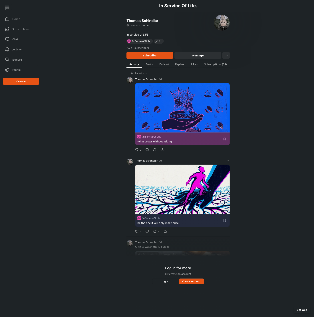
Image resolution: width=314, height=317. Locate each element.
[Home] (7, 7)
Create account (191, 281)
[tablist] (178, 64)
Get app (302, 310)
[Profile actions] (226, 55)
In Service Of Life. (151, 136)
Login (165, 281)
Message (198, 55)
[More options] (228, 79)
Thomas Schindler (146, 79)
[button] (21, 19)
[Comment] (147, 150)
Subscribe (149, 55)
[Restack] (155, 150)
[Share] (162, 150)
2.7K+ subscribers (137, 48)
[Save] (225, 139)
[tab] (134, 64)
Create (21, 81)
